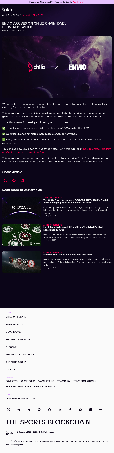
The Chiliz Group (16, 362)
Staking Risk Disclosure (84, 381)
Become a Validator (18, 340)
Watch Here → (79, 2)
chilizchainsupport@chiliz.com (20, 398)
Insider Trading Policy (44, 387)
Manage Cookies (46, 381)
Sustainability (14, 325)
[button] (5, 180)
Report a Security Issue (20, 355)
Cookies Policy (28, 381)
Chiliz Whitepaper (16, 317)
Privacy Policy (63, 381)
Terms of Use (12, 381)
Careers (11, 370)
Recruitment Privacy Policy (18, 387)
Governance (13, 332)
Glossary (11, 347)
